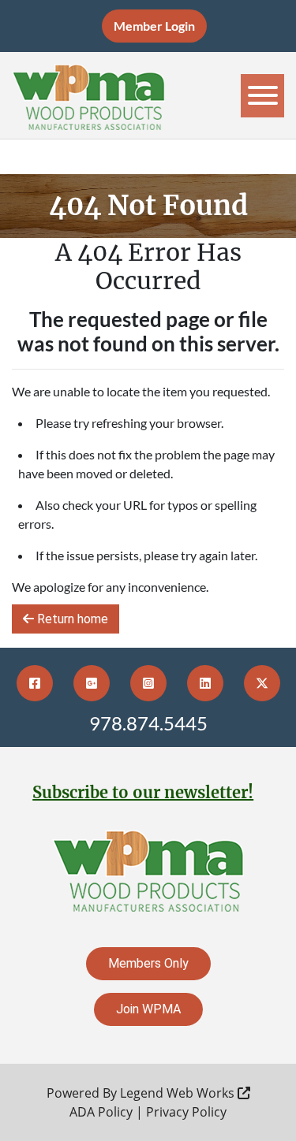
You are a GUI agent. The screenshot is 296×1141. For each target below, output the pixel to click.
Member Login (154, 25)
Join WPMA (148, 1009)
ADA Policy (101, 1112)
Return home (71, 618)
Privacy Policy (186, 1112)
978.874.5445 (148, 723)
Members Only (148, 963)
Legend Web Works (179, 1093)
